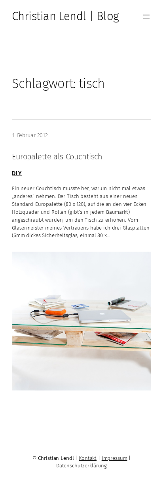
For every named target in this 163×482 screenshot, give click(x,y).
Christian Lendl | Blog (65, 16)
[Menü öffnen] (146, 16)
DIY (17, 173)
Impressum (114, 458)
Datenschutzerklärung (81, 466)
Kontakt (88, 458)
